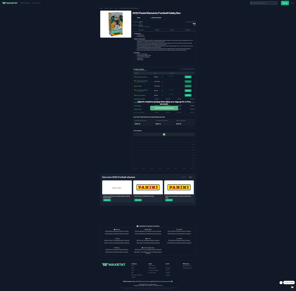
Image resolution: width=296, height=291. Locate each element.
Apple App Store (187, 265)
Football (106, 8)
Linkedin (168, 275)
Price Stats (187, 30)
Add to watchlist (156, 17)
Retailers (136, 73)
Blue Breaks (139, 86)
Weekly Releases (25, 3)
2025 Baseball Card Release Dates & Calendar (117, 231)
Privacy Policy (152, 272)
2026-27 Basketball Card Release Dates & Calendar (148, 233)
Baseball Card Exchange (141, 77)
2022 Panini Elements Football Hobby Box (156, 13)
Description (141, 30)
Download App (36, 3)
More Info (107, 200)
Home (101, 8)
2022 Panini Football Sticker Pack (144, 196)
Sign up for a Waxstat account (164, 108)
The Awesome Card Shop (142, 90)
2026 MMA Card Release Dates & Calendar (179, 240)
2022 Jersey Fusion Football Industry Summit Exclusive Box (116, 196)
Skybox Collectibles (140, 95)
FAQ (132, 272)
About (132, 265)
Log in (292, 3)
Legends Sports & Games (142, 80)
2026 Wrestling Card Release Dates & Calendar (179, 242)
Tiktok (167, 270)
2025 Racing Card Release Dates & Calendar (116, 249)
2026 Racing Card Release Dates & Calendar (116, 252)
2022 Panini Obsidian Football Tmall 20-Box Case (178, 196)
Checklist (157, 30)
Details (172, 30)
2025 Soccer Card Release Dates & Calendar (148, 240)
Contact (133, 277)
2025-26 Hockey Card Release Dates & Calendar (116, 240)
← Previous (183, 177)
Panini (116, 8)
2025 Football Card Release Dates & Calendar (179, 231)
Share (138, 17)
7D (164, 134)
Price (155, 73)
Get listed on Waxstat (136, 275)
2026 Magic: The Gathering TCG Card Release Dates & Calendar (148, 252)
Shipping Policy (152, 268)
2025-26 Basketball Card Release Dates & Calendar (148, 231)
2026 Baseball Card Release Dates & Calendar (117, 233)
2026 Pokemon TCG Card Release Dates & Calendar (148, 249)
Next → (191, 177)
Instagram (168, 268)
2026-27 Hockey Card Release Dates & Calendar (116, 242)
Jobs (132, 270)
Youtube (168, 272)
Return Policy (152, 265)
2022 (111, 8)
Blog (132, 268)
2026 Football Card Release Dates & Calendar (179, 233)
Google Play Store (187, 268)
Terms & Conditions (153, 270)
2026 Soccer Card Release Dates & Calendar (148, 242)
